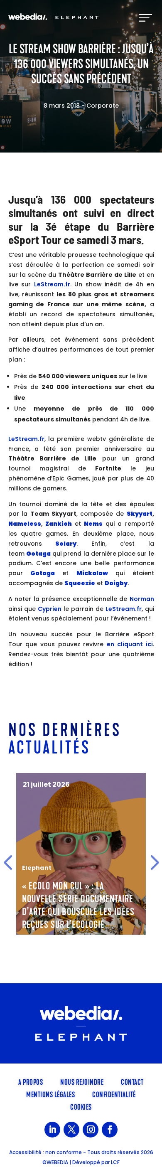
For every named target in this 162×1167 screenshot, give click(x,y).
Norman (142, 599)
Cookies (81, 1106)
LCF (115, 1162)
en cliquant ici (129, 644)
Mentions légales (50, 1094)
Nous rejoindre (81, 1081)
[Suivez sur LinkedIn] (52, 1129)
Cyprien (49, 609)
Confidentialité (114, 1094)
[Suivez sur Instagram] (90, 1129)
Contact (132, 1081)
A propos (30, 1081)
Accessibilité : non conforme (45, 1152)
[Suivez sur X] (71, 1129)
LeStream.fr (52, 284)
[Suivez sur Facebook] (110, 1129)
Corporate (102, 105)
